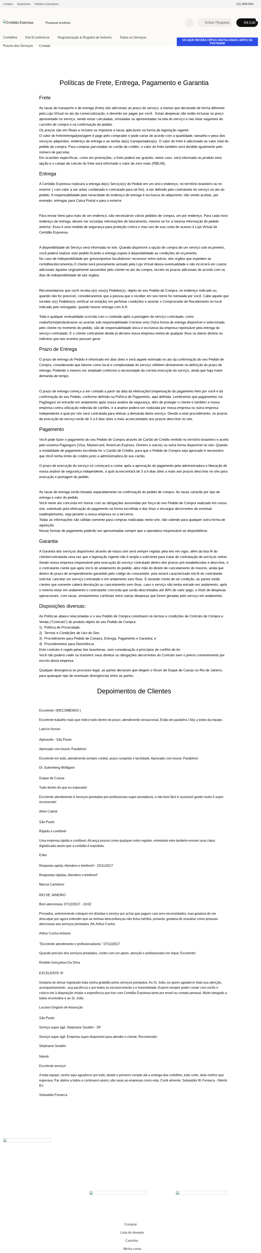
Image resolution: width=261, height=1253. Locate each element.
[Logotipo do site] (18, 22)
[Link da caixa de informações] (242, 4)
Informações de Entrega (70, 1161)
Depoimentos (167, 1161)
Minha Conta (63, 1155)
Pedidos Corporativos (120, 1168)
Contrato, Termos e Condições (74, 1168)
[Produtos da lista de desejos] (189, 23)
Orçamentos (115, 1161)
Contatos (112, 1155)
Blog (161, 1168)
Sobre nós (165, 1155)
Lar (5, 60)
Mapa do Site (63, 1176)
